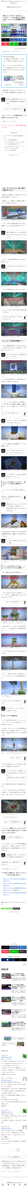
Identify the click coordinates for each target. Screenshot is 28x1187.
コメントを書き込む (14, 1156)
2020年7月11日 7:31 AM (6, 1080)
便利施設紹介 (17, 908)
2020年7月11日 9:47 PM (6, 1057)
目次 (12, 132)
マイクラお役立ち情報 (7, 908)
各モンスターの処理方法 (10, 150)
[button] (22, 44)
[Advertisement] (14, 170)
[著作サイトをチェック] (7, 959)
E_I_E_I (3, 1055)
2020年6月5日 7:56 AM (6, 1128)
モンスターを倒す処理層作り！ (10, 140)
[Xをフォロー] (20, 959)
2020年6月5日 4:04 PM (6, 1112)
